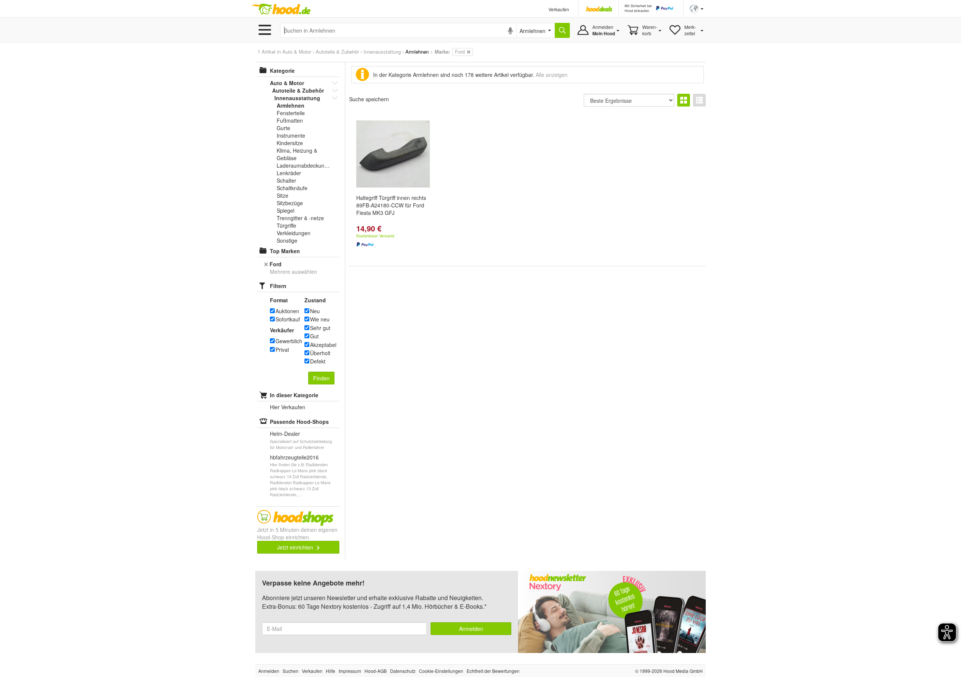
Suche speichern (369, 99)
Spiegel (285, 210)
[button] (696, 8)
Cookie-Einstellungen (441, 671)
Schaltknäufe (292, 188)
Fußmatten (290, 120)
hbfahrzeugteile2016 (294, 457)
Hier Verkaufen (287, 407)
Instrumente (291, 135)
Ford (276, 264)
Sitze (282, 195)
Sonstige (287, 240)
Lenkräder (289, 173)
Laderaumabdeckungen (304, 165)
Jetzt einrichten (296, 547)
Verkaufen (558, 9)
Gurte (283, 128)
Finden (321, 378)
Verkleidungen (293, 233)
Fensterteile (291, 113)
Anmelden (471, 628)
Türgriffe (286, 225)
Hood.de (281, 9)
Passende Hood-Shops (299, 421)
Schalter (286, 180)
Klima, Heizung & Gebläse (297, 154)
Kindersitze (290, 143)
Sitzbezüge (290, 203)
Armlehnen (290, 105)
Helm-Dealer (285, 433)
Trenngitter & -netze (300, 218)
